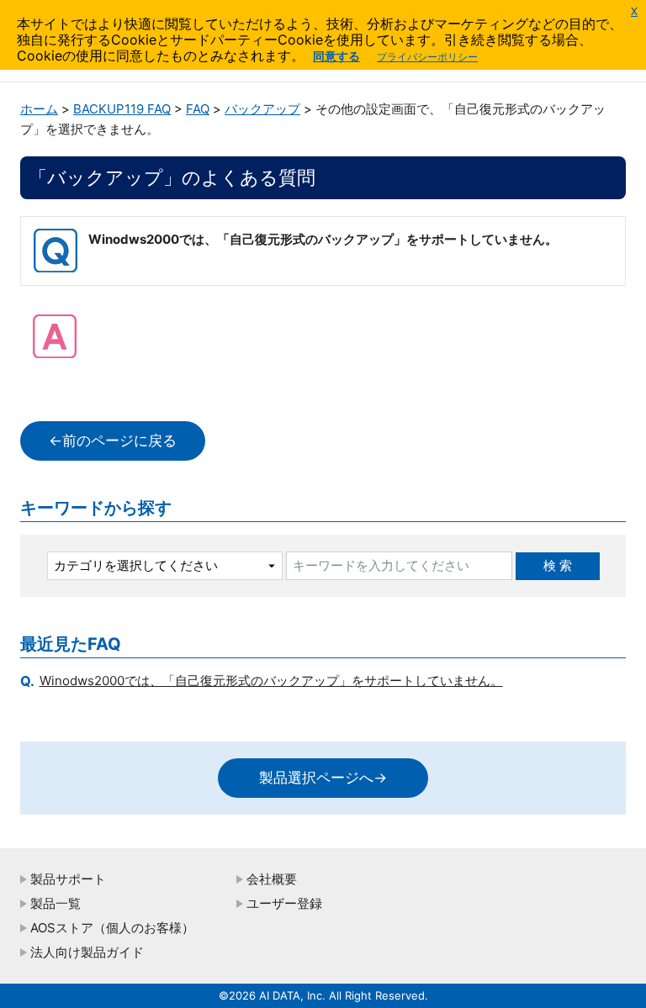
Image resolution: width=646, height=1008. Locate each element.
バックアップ (262, 109)
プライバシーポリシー (427, 56)
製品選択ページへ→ (323, 777)
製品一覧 (55, 903)
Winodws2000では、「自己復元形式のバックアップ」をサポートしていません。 (271, 681)
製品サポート (68, 879)
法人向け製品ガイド (87, 952)
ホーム (39, 109)
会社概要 (271, 879)
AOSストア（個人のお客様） (112, 928)
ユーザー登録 (284, 903)
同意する (336, 56)
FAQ (197, 109)
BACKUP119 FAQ (122, 109)
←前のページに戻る (113, 440)
